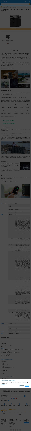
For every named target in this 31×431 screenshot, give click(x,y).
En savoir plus (3, 384)
